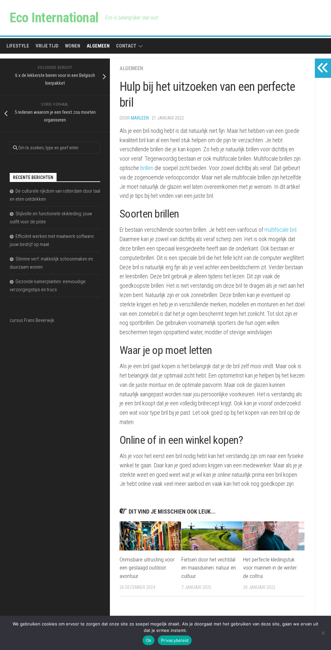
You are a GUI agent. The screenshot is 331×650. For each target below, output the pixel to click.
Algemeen (98, 46)
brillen (146, 168)
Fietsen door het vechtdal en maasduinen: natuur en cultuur (208, 567)
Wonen (72, 46)
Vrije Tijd (47, 46)
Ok (149, 640)
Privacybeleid (174, 640)
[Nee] (323, 633)
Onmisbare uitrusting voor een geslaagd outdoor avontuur (147, 567)
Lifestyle (17, 46)
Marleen (140, 118)
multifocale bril (280, 229)
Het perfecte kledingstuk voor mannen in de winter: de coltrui (270, 567)
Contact (126, 46)
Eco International (54, 18)
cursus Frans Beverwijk (32, 320)
